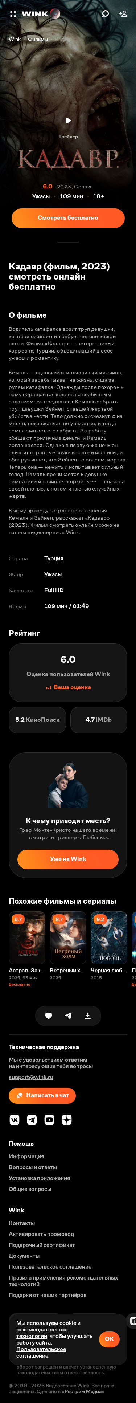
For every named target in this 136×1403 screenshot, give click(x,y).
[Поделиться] (68, 1016)
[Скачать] (87, 1016)
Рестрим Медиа (83, 1391)
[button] (14, 14)
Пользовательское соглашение (41, 1352)
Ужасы (53, 574)
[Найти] (105, 13)
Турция (53, 558)
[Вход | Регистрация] (123, 13)
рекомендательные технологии (41, 1332)
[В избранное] (48, 1016)
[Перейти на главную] (60, 14)
